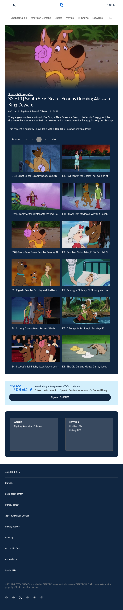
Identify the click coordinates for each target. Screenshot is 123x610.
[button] (7, 5)
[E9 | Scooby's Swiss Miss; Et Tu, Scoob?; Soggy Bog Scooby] (86, 234)
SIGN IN (111, 5)
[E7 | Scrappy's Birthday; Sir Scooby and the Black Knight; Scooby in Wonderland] (86, 272)
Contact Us (10, 570)
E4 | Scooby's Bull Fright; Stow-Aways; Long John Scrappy (43, 366)
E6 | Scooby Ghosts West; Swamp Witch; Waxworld (39, 328)
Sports (58, 18)
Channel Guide (19, 18)
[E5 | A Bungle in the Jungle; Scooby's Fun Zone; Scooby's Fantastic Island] (86, 310)
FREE (109, 18)
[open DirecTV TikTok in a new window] (41, 597)
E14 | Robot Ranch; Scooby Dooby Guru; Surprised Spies (42, 176)
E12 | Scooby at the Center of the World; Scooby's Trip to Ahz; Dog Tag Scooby (53, 214)
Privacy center (12, 504)
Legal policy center (14, 493)
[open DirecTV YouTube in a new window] (34, 597)
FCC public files (12, 548)
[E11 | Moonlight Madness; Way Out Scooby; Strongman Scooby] (86, 196)
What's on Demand (41, 18)
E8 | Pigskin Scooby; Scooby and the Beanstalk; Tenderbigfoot (45, 290)
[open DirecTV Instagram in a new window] (27, 597)
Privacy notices (12, 526)
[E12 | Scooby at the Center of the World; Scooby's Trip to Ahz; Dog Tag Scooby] (36, 196)
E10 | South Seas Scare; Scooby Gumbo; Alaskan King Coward (45, 252)
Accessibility (11, 559)
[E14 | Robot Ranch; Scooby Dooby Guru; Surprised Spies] (36, 158)
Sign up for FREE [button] (60, 397)
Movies (70, 18)
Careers (8, 482)
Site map (9, 537)
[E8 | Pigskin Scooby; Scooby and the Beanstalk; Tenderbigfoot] (36, 272)
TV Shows (83, 18)
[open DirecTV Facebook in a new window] (13, 597)
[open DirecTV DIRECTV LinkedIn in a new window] (6, 597)
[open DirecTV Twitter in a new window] (20, 597)
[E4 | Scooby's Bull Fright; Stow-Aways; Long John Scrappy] (36, 348)
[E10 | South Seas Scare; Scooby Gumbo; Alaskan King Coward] (36, 234)
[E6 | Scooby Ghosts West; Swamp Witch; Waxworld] (36, 310)
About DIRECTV (12, 471)
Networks (97, 18)
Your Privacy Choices (19, 515)
